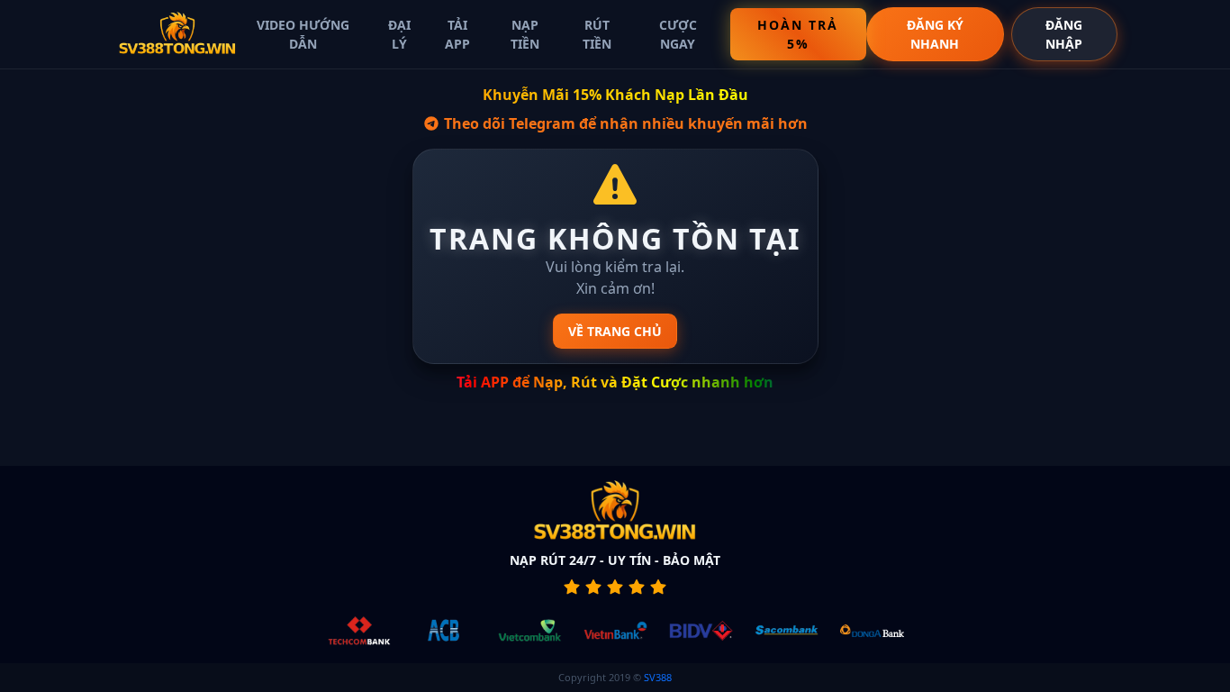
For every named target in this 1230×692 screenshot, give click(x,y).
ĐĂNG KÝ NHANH (935, 34)
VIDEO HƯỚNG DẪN (303, 34)
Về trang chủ (615, 331)
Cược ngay (678, 34)
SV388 (658, 677)
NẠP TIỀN (525, 34)
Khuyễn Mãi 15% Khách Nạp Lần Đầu (615, 95)
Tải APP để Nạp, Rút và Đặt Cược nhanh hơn (615, 382)
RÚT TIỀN (597, 34)
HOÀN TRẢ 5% (797, 34)
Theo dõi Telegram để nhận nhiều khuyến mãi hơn (624, 123)
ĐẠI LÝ (399, 34)
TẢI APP (457, 34)
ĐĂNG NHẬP (1063, 34)
